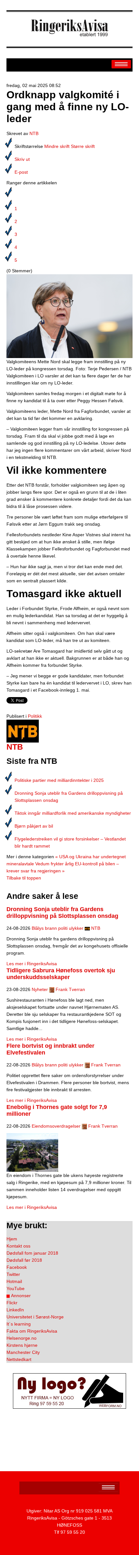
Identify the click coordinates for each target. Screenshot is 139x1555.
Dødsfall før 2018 (24, 1260)
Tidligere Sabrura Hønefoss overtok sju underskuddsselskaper (60, 973)
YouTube (15, 1288)
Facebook (16, 1267)
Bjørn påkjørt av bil (34, 826)
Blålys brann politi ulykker (57, 928)
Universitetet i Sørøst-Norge (35, 1316)
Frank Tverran (70, 989)
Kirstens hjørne (21, 1345)
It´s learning (18, 1324)
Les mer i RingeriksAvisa (31, 963)
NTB (33, 133)
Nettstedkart (18, 1359)
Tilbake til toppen (23, 877)
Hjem (11, 1238)
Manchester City (23, 1352)
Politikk (35, 716)
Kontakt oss (18, 1246)
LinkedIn (15, 1309)
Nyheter (40, 989)
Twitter (13, 1274)
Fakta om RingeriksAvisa (31, 1331)
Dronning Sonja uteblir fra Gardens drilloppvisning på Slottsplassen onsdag (62, 912)
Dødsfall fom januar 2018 (32, 1253)
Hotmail (14, 1281)
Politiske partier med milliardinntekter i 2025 (59, 780)
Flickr (11, 1302)
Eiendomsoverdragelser (56, 1126)
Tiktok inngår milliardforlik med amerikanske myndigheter (73, 813)
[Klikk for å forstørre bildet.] (69, 315)
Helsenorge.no (21, 1338)
